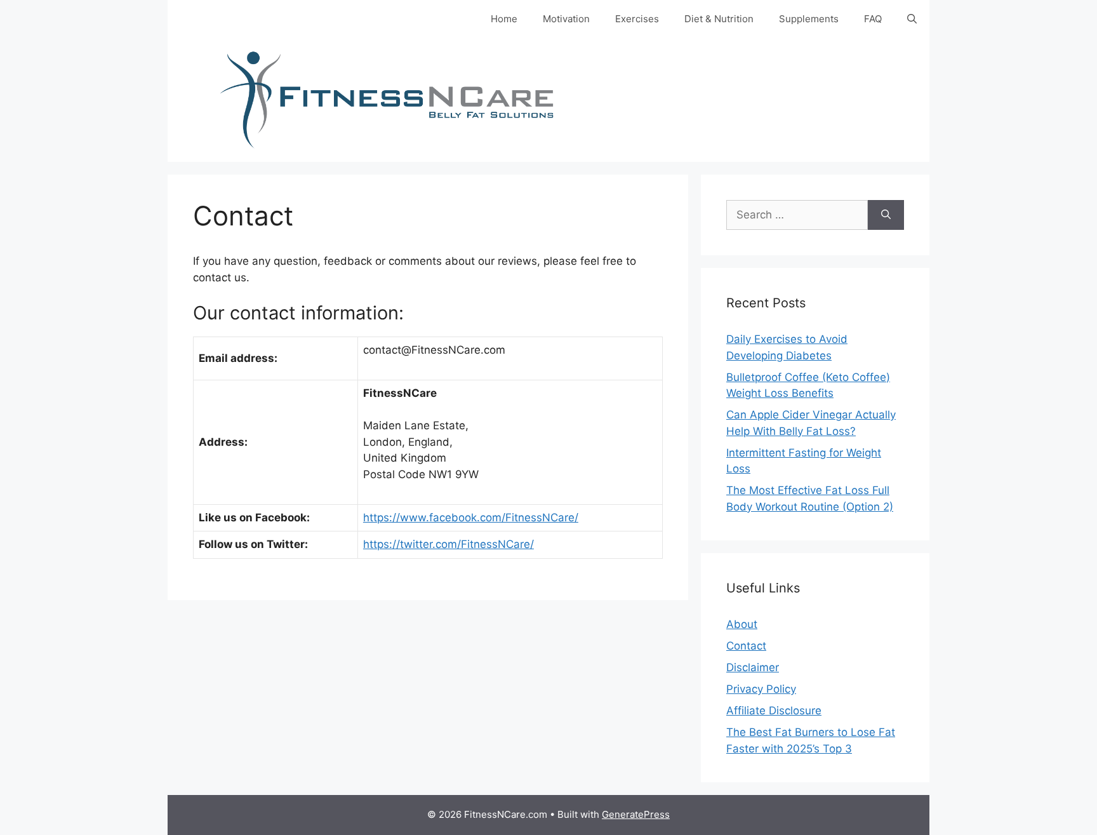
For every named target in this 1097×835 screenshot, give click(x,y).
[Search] (886, 215)
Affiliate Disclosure (773, 710)
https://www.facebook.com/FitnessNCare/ (470, 517)
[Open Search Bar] (911, 19)
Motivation (566, 19)
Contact (746, 645)
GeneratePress (636, 814)
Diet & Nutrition (719, 19)
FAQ (873, 19)
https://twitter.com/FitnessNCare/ (448, 544)
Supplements (809, 19)
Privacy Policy (761, 689)
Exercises (637, 19)
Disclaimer (752, 667)
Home (504, 19)
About (741, 624)
